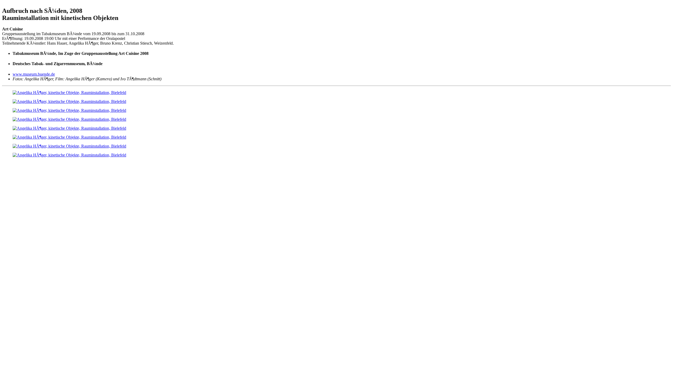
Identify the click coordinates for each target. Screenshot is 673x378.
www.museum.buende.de (34, 74)
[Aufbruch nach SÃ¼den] (69, 92)
